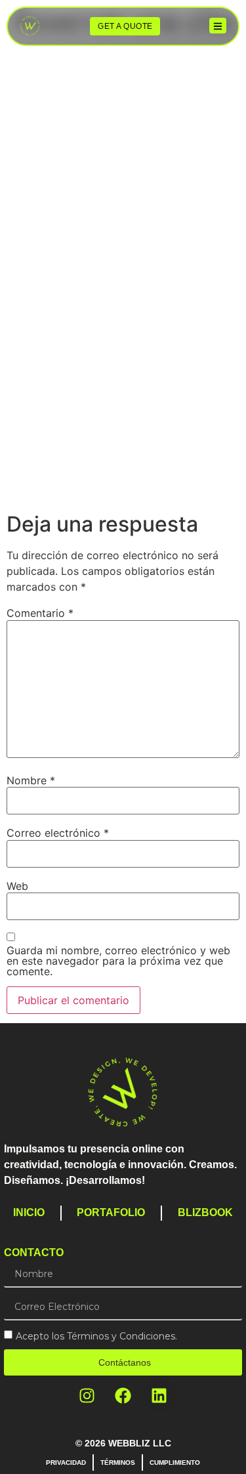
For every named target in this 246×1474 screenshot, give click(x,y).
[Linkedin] (159, 1395)
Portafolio (111, 1212)
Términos (117, 1462)
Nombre (31, 780)
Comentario (40, 613)
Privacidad (66, 1462)
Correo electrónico (58, 833)
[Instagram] (87, 1395)
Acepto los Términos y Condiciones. (96, 1336)
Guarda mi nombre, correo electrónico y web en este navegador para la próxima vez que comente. (118, 961)
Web (17, 886)
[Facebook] (123, 1395)
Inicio (29, 1212)
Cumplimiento (175, 1462)
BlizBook (205, 1212)
